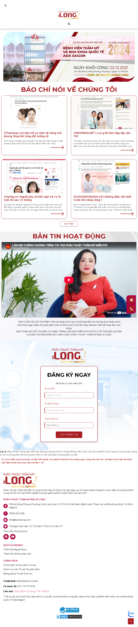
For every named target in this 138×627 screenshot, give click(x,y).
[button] (69, 24)
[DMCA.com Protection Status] (69, 618)
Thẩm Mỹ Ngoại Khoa (14, 550)
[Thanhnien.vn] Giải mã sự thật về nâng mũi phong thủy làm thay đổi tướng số (33, 134)
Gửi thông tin (69, 434)
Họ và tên (49, 388)
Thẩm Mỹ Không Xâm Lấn (17, 554)
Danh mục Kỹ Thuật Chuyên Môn (21, 569)
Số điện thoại (51, 403)
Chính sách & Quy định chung (19, 565)
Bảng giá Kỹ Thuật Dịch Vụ (17, 574)
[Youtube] (12, 536)
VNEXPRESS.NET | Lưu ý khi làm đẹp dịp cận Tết (102, 134)
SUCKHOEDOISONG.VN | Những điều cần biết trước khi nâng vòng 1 (102, 198)
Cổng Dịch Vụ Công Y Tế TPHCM (31, 591)
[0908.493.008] (131, 309)
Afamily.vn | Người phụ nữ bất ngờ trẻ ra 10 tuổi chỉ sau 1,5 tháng (32, 198)
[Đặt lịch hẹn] (131, 300)
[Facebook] (6, 536)
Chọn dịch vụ (51, 418)
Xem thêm (69, 224)
